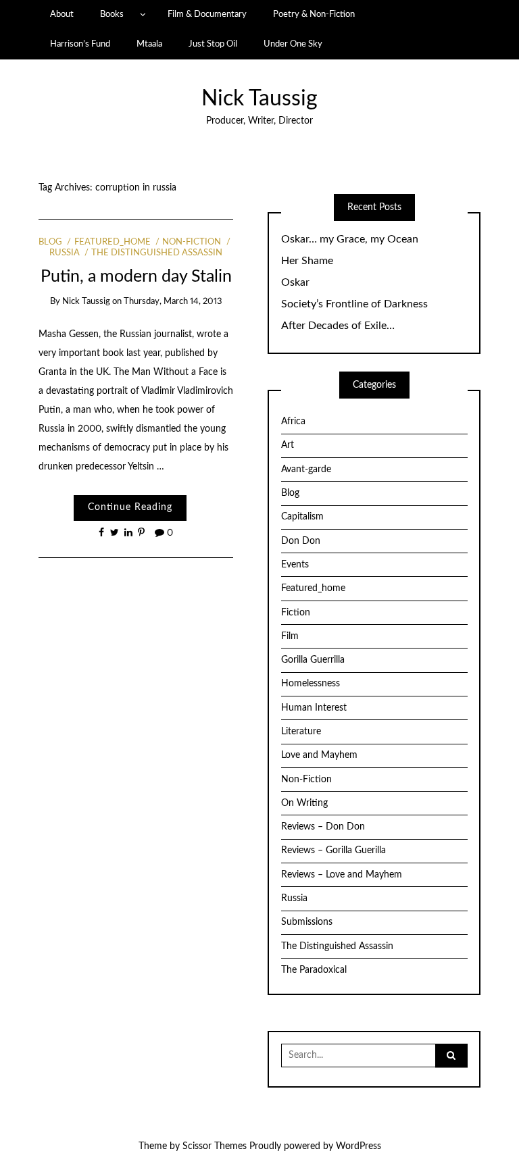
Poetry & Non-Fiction (314, 14)
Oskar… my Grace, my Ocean (349, 239)
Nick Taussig (259, 98)
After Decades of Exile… (338, 325)
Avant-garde (306, 469)
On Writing (304, 803)
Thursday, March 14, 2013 (173, 301)
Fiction (295, 612)
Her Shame (307, 260)
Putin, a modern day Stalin (136, 276)
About (62, 14)
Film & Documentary (207, 14)
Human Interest (314, 708)
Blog (50, 242)
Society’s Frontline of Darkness (354, 304)
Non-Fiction (191, 242)
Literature (301, 731)
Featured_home (112, 242)
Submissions (306, 922)
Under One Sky (293, 44)
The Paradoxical (314, 970)
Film (290, 636)
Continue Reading (130, 507)
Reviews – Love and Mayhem (341, 875)
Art (287, 445)
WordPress (358, 1146)
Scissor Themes (214, 1146)
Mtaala (149, 44)
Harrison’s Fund (80, 44)
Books (112, 14)
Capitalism (302, 517)
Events (295, 564)
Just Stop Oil (213, 44)
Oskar (295, 282)
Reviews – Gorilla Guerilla (333, 850)
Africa (293, 421)
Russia (294, 898)
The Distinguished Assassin (156, 253)
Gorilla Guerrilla (313, 660)
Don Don (300, 541)
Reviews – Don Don (323, 827)
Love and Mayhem (319, 755)
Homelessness (310, 683)
